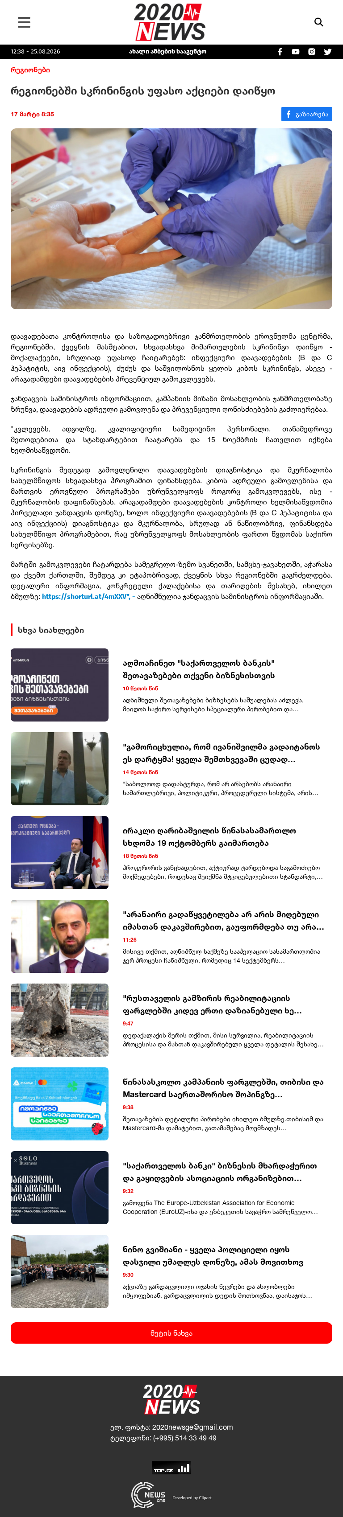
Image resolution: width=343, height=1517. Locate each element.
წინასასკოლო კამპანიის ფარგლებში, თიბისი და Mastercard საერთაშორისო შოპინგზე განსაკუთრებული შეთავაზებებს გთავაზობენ (223, 1088)
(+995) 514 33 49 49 (185, 1437)
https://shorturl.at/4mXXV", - (88, 596)
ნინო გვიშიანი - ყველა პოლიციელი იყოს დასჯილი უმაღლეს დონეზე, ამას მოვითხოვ (213, 1255)
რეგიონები (30, 69)
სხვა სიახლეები (51, 630)
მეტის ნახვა (171, 1332)
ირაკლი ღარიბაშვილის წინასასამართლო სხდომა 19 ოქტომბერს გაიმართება (209, 836)
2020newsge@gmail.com (192, 1427)
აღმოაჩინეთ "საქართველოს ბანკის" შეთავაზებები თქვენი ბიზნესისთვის (199, 669)
